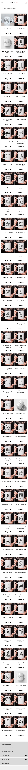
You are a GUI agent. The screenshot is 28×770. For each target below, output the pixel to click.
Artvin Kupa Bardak (20, 730)
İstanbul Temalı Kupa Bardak (7, 51)
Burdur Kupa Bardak (20, 277)
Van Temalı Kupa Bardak (7, 459)
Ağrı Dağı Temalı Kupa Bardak (7, 233)
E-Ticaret (9, 768)
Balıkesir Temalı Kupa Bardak (7, 482)
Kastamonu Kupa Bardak (7, 301)
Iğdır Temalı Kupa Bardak (20, 618)
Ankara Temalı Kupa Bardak (21, 686)
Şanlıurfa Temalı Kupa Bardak (20, 595)
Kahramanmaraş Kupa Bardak (7, 369)
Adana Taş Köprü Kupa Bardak (20, 142)
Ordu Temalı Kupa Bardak (20, 459)
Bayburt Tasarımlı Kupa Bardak (7, 346)
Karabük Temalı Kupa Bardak (20, 663)
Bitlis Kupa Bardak (20, 96)
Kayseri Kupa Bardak (20, 436)
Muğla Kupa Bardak (7, 164)
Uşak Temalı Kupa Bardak (20, 187)
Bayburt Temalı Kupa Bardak (7, 391)
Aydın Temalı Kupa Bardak (7, 686)
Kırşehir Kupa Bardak (20, 368)
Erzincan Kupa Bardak (7, 617)
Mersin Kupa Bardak (7, 187)
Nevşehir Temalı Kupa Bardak (20, 210)
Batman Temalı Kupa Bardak (20, 346)
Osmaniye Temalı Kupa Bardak (20, 51)
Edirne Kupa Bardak (21, 504)
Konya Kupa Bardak (21, 119)
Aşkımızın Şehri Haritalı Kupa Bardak (7, 29)
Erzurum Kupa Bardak (7, 141)
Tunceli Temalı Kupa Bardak (21, 301)
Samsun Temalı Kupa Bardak (20, 482)
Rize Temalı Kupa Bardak (7, 595)
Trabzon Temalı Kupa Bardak (7, 414)
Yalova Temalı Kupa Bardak (21, 708)
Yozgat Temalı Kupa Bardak (21, 323)
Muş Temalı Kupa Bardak (7, 708)
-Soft (6, 768)
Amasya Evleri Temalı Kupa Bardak (20, 527)
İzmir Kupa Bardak (7, 96)
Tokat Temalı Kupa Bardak (7, 527)
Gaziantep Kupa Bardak (7, 663)
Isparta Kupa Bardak (21, 549)
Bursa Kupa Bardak (7, 572)
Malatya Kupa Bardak (7, 549)
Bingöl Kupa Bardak (7, 277)
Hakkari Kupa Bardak (20, 572)
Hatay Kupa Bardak (20, 232)
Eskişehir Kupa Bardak (7, 210)
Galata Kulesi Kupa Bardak (20, 29)
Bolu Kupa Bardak (7, 74)
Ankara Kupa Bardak (7, 730)
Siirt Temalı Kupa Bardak (7, 119)
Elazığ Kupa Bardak (7, 323)
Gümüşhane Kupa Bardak (7, 437)
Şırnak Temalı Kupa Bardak (20, 255)
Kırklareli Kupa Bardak (20, 640)
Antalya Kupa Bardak (7, 255)
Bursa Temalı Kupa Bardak (20, 414)
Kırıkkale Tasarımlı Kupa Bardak (20, 391)
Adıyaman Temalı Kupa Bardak (20, 165)
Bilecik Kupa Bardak (7, 504)
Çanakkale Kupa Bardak (7, 640)
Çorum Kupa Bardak (21, 74)
